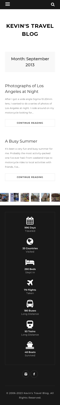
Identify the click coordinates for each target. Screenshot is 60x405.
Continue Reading (30, 123)
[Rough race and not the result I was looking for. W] (4, 197)
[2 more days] (14, 197)
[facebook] (34, 374)
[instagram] (26, 374)
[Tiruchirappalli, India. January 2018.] (24, 197)
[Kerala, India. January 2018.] (55, 197)
